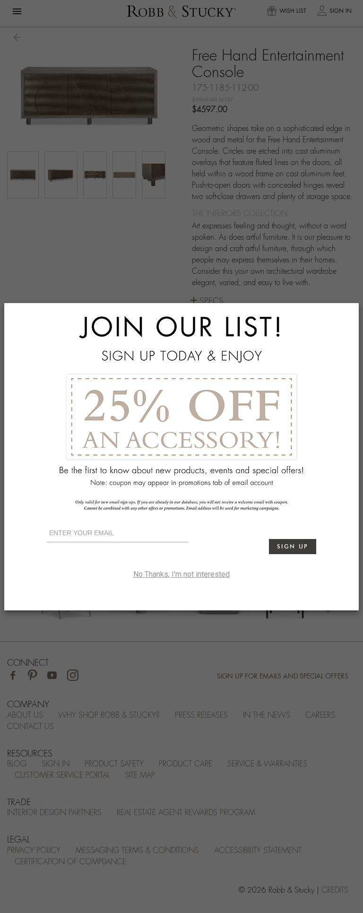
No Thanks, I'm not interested (181, 574)
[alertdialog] (181, 456)
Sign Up (292, 546)
